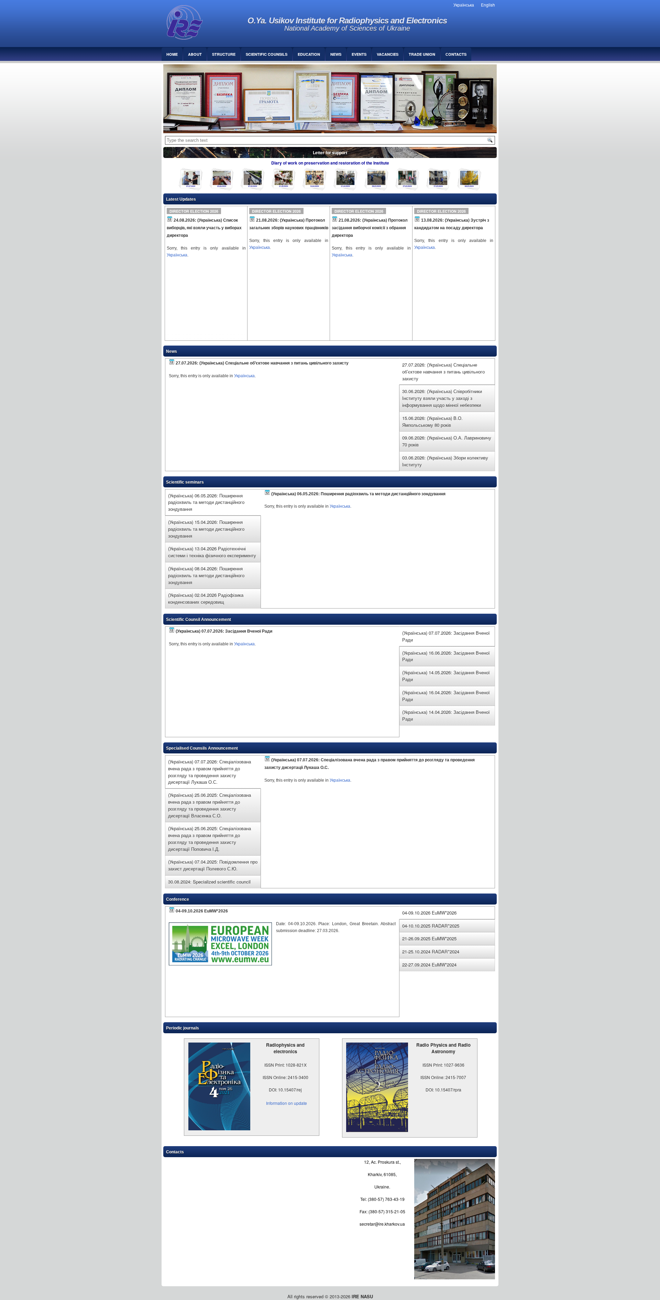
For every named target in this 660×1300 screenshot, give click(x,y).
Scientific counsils (266, 54)
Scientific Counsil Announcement (198, 619)
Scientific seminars (185, 482)
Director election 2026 (193, 211)
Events (359, 54)
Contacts (175, 1152)
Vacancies (387, 54)
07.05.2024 (252, 186)
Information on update (286, 1103)
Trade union (422, 54)
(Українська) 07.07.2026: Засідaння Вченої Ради (224, 631)
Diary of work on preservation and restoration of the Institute (330, 163)
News (335, 54)
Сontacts (456, 54)
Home (172, 54)
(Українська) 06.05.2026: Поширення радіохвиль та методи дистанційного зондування (358, 493)
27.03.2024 (407, 186)
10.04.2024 (314, 186)
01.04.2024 (345, 186)
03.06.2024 (221, 186)
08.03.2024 (469, 186)
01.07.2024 (190, 186)
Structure (223, 54)
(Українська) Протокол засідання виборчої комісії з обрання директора (370, 228)
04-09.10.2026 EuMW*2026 (202, 911)
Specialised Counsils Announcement (202, 748)
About (195, 54)
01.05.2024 (283, 186)
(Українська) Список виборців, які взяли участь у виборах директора (204, 228)
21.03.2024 (438, 186)
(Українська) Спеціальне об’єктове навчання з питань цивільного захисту (274, 363)
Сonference (177, 899)
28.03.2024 (376, 186)
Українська (177, 255)
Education (309, 54)
